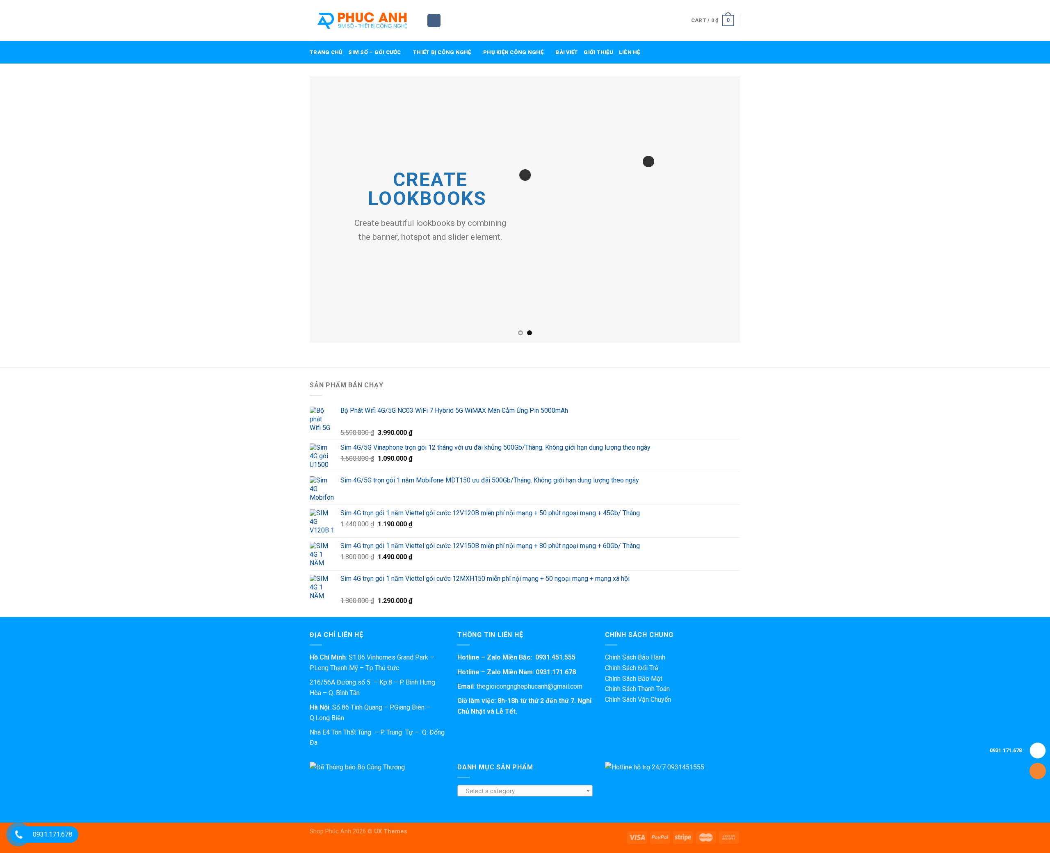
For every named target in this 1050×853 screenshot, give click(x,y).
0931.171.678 (556, 672)
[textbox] (525, 791)
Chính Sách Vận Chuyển (638, 699)
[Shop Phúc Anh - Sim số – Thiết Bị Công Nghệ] (362, 20)
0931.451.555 (555, 657)
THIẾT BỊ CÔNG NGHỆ (442, 52)
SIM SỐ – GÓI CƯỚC (374, 52)
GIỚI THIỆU (598, 52)
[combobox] (525, 790)
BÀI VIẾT (566, 52)
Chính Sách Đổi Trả (631, 668)
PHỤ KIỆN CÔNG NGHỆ (513, 52)
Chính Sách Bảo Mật (633, 678)
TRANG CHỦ (326, 52)
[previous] (328, 209)
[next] (721, 209)
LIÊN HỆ (629, 52)
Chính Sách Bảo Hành (635, 657)
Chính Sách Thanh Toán (637, 689)
